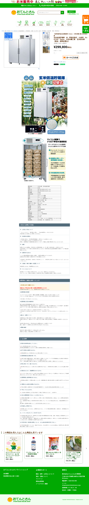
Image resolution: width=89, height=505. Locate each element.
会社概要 (6, 473)
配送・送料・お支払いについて (45, 474)
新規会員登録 (40, 481)
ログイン (71, 11)
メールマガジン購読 (42, 483)
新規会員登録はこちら (73, 14)
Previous (2, 449)
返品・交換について (42, 476)
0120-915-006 (47, 5)
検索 (62, 12)
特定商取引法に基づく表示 (11, 476)
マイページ (39, 479)
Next (86, 448)
